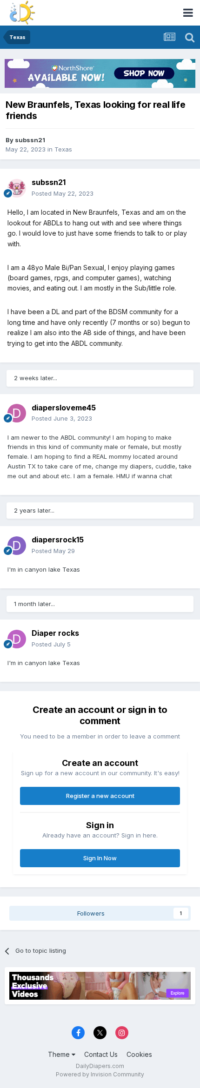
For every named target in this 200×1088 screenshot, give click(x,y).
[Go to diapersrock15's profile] (16, 545)
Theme (60, 1054)
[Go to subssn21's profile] (16, 188)
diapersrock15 (58, 539)
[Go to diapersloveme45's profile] (16, 413)
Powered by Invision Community (100, 1074)
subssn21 (30, 140)
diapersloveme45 (64, 407)
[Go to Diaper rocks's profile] (16, 639)
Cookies (139, 1054)
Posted (62, 193)
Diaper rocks (55, 633)
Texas (63, 149)
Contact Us (101, 1054)
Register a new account (100, 795)
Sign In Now (100, 858)
